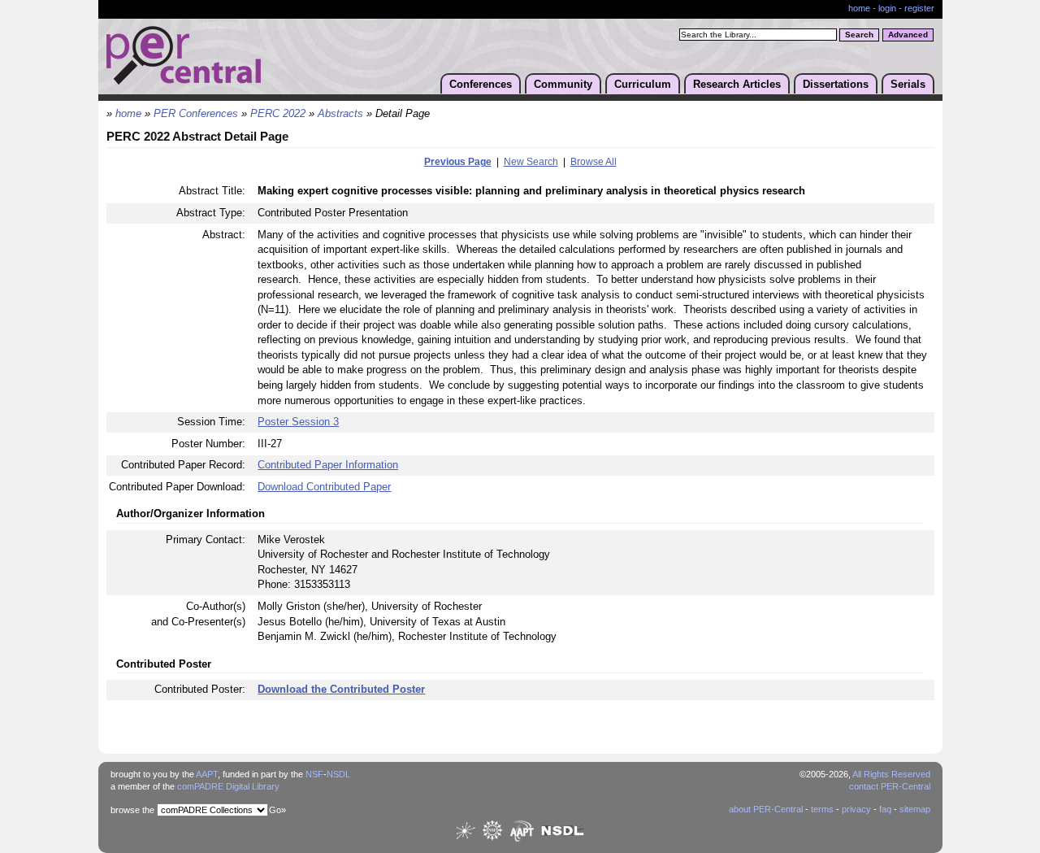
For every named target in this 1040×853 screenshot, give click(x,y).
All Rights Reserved (891, 774)
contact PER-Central (889, 786)
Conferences (480, 84)
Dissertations (836, 84)
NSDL (338, 774)
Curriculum (642, 84)
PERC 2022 (278, 114)
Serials (907, 84)
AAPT (207, 774)
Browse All (593, 162)
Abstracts (340, 114)
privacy (856, 809)
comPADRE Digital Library (228, 786)
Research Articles (737, 84)
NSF (314, 774)
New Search (531, 162)
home (859, 8)
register (919, 8)
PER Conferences (196, 114)
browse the (132, 810)
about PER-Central (766, 809)
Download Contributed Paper (324, 487)
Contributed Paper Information (328, 465)
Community (563, 84)
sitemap (914, 809)
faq (885, 809)
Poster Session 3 (298, 422)
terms (822, 809)
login (887, 8)
